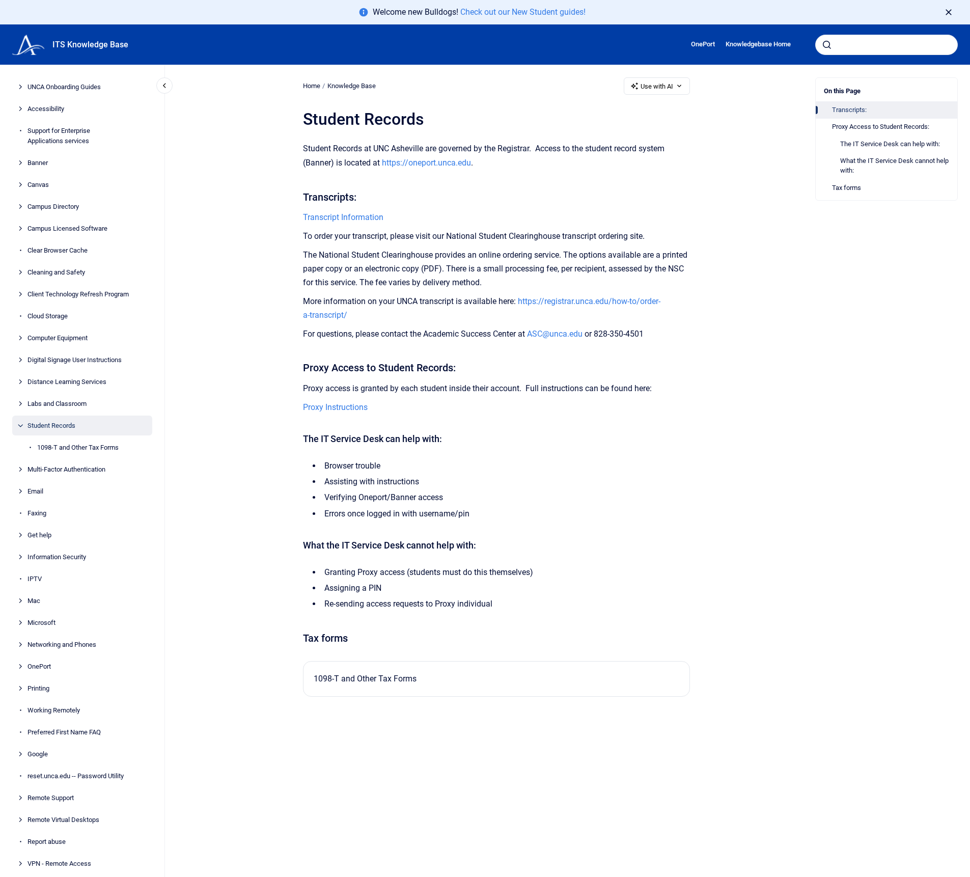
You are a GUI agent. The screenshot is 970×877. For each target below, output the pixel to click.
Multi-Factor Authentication (66, 469)
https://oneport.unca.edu (426, 163)
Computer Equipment (57, 338)
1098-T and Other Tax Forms (78, 447)
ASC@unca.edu (555, 334)
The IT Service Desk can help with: (890, 144)
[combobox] (886, 44)
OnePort (703, 44)
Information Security (56, 557)
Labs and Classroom (57, 403)
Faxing (36, 513)
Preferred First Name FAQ (64, 732)
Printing (38, 688)
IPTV (34, 579)
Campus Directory (53, 206)
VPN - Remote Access (59, 863)
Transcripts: (849, 110)
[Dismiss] (949, 12)
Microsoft (41, 622)
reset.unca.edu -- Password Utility (75, 776)
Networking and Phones (61, 644)
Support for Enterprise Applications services (58, 136)
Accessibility (45, 109)
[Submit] (827, 45)
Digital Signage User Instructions (74, 360)
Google (37, 754)
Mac (33, 601)
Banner (37, 163)
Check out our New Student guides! (523, 12)
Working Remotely (53, 710)
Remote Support (50, 798)
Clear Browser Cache (57, 250)
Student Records (51, 425)
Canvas (38, 184)
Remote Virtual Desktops (63, 820)
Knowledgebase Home (758, 44)
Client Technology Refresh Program (78, 294)
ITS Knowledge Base (90, 44)
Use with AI (657, 86)
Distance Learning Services (66, 382)
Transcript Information (343, 217)
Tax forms (846, 187)
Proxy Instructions (335, 407)
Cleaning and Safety (56, 272)
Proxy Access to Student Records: (880, 126)
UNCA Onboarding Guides (64, 87)
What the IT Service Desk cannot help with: (894, 166)
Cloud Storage (47, 316)
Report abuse (46, 841)
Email (35, 491)
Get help (39, 535)
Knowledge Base (351, 86)
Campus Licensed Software (67, 228)
